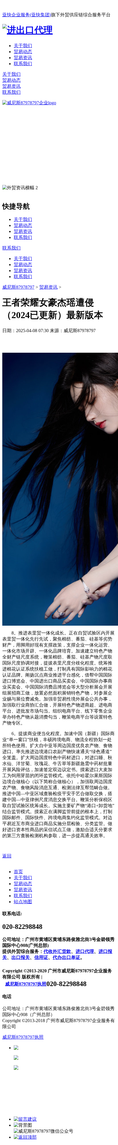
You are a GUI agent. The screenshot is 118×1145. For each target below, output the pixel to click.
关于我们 (23, 45)
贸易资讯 (23, 57)
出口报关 (20, 957)
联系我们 (23, 63)
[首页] (29, 102)
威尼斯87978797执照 (25, 984)
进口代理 (85, 951)
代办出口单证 (66, 957)
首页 (18, 871)
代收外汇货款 (57, 951)
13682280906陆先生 (63, 1067)
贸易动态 (23, 51)
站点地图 (23, 901)
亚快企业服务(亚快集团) (26, 14)
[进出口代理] (27, 30)
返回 (6, 855)
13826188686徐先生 (63, 1047)
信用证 (41, 957)
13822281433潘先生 (63, 1057)
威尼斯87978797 (18, 287)
